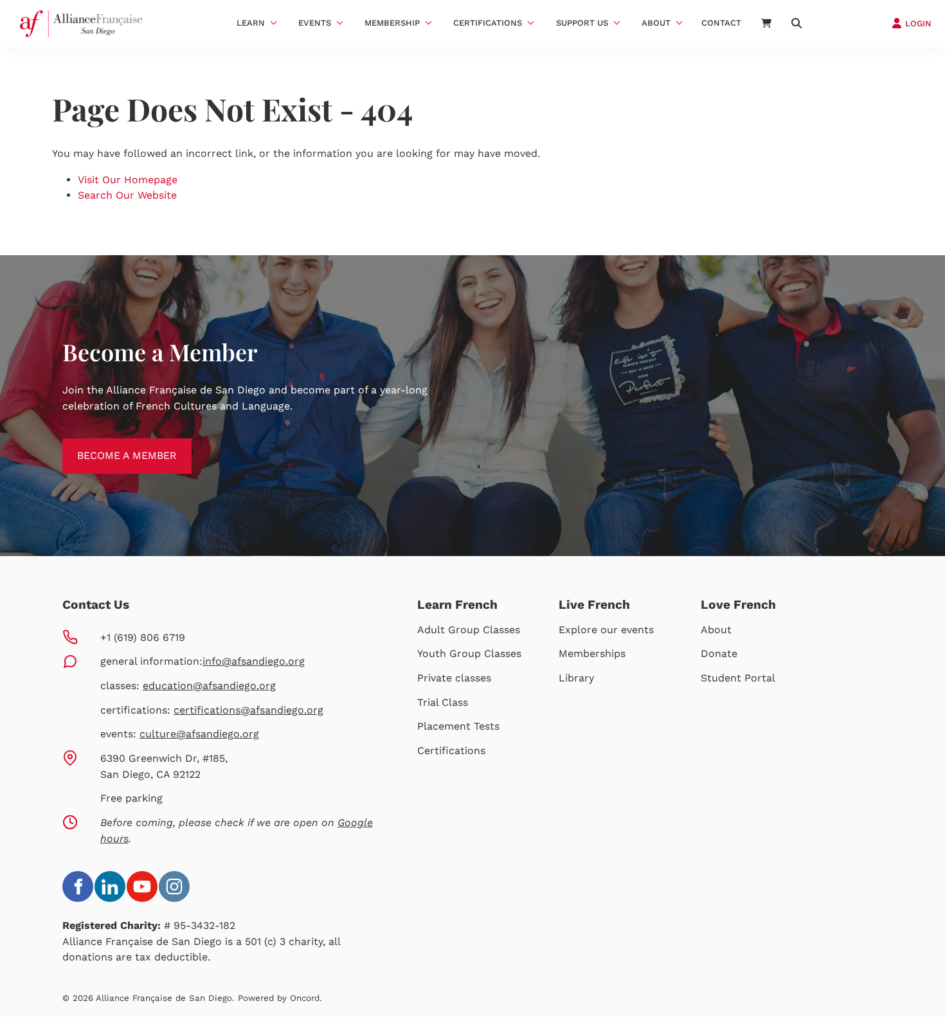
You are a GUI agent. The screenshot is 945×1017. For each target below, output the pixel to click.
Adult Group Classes (468, 630)
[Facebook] (77, 886)
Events (314, 23)
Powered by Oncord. (280, 998)
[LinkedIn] (109, 886)
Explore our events (606, 630)
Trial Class (442, 702)
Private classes (454, 678)
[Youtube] (142, 886)
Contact (721, 23)
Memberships (592, 653)
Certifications (487, 23)
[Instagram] (174, 886)
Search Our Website (127, 195)
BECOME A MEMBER (112, 446)
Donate (719, 653)
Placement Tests (458, 726)
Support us (582, 23)
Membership (392, 23)
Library (576, 678)
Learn (251, 23)
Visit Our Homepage (127, 180)
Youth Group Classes (469, 653)
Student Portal (738, 678)
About (656, 23)
